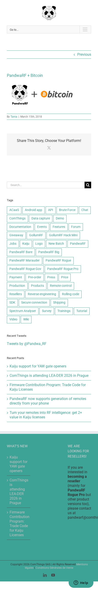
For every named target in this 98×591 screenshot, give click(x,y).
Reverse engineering (42, 294)
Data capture (40, 218)
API (50, 210)
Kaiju (25, 244)
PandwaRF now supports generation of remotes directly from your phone (48, 401)
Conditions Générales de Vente (54, 567)
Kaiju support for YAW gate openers (38, 366)
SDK (12, 302)
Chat (84, 210)
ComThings (17, 218)
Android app (33, 210)
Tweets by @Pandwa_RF (26, 344)
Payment (15, 277)
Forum (75, 227)
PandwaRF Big (48, 252)
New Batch (56, 244)
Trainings (63, 311)
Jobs (12, 244)
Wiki (26, 319)
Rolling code (70, 294)
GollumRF (36, 235)
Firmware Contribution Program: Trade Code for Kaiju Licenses (19, 523)
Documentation (20, 227)
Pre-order (34, 277)
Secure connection (34, 302)
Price (64, 277)
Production (17, 286)
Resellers (15, 294)
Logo (39, 244)
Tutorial (81, 311)
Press (51, 277)
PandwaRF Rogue (58, 260)
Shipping (59, 302)
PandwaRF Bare (20, 252)
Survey (47, 311)
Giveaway (16, 235)
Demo (60, 218)
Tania (13, 116)
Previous (84, 54)
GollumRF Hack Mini (63, 235)
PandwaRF (78, 244)
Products (37, 286)
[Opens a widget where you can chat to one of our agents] (80, 583)
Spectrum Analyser (22, 311)
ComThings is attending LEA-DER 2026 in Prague (49, 375)
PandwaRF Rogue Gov (25, 269)
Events (42, 227)
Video (13, 319)
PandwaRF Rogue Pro (62, 269)
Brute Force (67, 210)
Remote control (61, 286)
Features (59, 227)
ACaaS (14, 210)
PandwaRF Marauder (24, 260)
